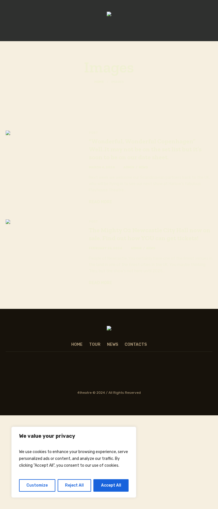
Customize (37, 485)
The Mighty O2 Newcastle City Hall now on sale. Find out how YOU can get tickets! (149, 234)
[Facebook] (72, 373)
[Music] (127, 373)
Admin (128, 167)
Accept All (111, 485)
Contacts (136, 344)
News (143, 167)
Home (99, 82)
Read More (100, 202)
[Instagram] (90, 373)
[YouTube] (145, 373)
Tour (94, 344)
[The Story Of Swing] (109, 14)
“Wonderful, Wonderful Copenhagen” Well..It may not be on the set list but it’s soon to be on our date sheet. (145, 149)
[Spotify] (109, 373)
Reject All (74, 485)
